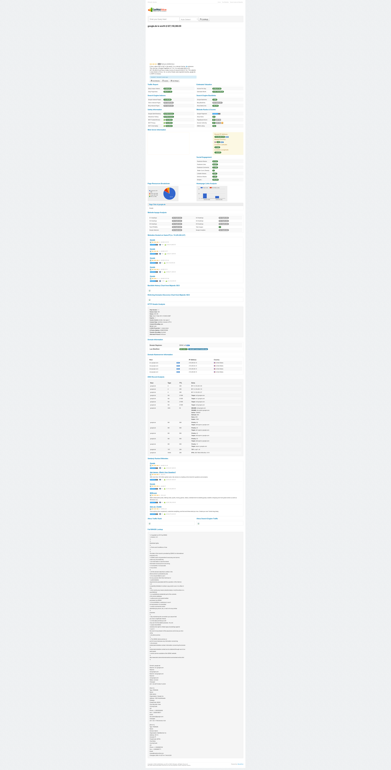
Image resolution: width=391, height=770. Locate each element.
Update (166, 81)
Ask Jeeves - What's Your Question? (163, 472)
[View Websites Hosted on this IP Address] (227, 137)
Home (219, 2)
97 (214, 123)
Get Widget (175, 81)
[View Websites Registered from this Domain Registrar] (188, 345)
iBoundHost (240, 764)
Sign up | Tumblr (156, 507)
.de (186, 66)
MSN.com (153, 493)
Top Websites (225, 2)
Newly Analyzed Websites (236, 2)
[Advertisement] (195, 44)
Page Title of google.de (157, 204)
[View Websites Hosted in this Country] (222, 142)
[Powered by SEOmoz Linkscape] (222, 123)
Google (152, 240)
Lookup (205, 19)
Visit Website (156, 81)
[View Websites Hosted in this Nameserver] (178, 363)
